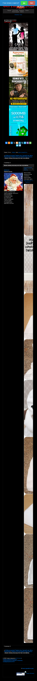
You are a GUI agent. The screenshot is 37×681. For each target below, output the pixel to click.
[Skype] (17, 145)
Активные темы (18, 14)
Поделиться (27, 167)
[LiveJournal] (22, 143)
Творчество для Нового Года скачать (21, 157)
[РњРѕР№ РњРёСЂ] (12, 143)
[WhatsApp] (30, 143)
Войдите (14, 152)
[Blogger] (17, 143)
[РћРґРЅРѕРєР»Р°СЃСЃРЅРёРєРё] (9, 143)
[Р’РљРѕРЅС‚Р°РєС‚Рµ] (6, 143)
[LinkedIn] (19, 143)
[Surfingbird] (25, 143)
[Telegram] (20, 145)
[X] (14, 143)
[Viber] (27, 143)
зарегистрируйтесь (22, 152)
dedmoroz (6, 170)
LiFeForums (18, 658)
